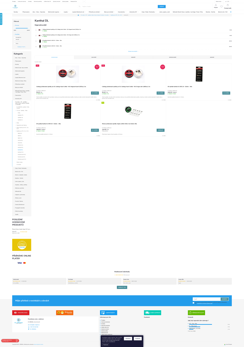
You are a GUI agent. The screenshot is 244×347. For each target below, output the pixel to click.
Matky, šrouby (19, 162)
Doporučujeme (54, 57)
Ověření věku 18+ (47, 1)
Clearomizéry (18, 95)
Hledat (162, 6)
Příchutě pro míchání (19, 84)
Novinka (18, 41)
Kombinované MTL (22, 154)
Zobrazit (160, 130)
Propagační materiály (20, 208)
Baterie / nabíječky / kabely (21, 175)
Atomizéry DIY (18, 98)
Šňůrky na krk (18, 198)
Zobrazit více (122, 287)
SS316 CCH (20, 145)
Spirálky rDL (20, 117)
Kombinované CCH (22, 159)
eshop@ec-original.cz (35, 324)
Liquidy (16, 74)
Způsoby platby (65, 1)
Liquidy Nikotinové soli (20, 77)
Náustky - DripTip (19, 178)
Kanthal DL (20, 149)
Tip (17, 43)
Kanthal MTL (20, 147)
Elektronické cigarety (19, 71)
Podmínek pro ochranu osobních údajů (204, 303)
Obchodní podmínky (38, 1)
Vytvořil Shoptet (229, 344)
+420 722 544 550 (34, 327)
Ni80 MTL (20, 133)
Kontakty (30, 1)
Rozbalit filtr (21, 47)
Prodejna (14, 1)
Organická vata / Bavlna (22, 125)
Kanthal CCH (20, 152)
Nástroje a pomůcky (19, 188)
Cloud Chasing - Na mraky (194, 328)
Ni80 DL (19, 135)
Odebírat (224, 299)
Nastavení (105, 344)
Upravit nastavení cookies (38, 344)
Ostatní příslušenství (19, 204)
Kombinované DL (21, 157)
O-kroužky (19, 164)
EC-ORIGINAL (33, 329)
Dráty (19, 112)
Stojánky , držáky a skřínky (21, 184)
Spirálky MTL (20, 115)
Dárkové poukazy (19, 211)
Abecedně (212, 57)
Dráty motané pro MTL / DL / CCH (23, 128)
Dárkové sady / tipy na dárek (21, 67)
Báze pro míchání (19, 87)
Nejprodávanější (172, 57)
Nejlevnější (94, 57)
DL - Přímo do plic (193, 326)
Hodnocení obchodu (22, 1)
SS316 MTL (20, 140)
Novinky (17, 64)
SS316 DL (20, 142)
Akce (17, 39)
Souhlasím (137, 338)
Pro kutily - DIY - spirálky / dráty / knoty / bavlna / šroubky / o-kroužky (22, 103)
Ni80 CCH (20, 138)
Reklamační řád (74, 1)
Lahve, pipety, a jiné (19, 181)
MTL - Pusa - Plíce (193, 323)
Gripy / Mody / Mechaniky (20, 168)
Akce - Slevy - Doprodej (20, 57)
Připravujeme (18, 61)
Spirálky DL (20, 120)
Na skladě (18, 37)
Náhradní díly (18, 191)
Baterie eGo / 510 (19, 171)
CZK (228, 1)
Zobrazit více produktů (132, 51)
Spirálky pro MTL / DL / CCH (22, 131)
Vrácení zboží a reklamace (106, 334)
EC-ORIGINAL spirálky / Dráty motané (23, 107)
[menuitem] (16, 12)
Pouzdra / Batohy (19, 201)
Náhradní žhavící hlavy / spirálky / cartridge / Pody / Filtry (22, 91)
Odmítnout (128, 338)
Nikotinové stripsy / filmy (20, 81)
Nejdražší (133, 57)
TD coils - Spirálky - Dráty (22, 110)
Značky (16, 214)
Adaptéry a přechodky (20, 194)
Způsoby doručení (56, 1)
